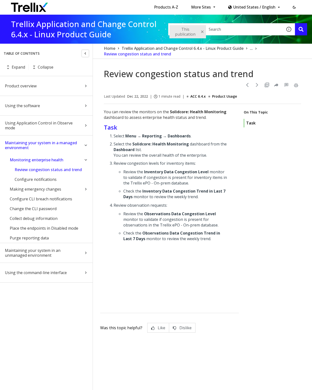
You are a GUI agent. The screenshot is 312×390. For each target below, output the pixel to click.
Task (251, 123)
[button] (294, 7)
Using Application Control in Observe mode (39, 125)
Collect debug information (34, 218)
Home (109, 48)
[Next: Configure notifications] (257, 85)
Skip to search (118, 5)
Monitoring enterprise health (36, 160)
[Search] (301, 29)
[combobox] (225, 29)
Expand (18, 67)
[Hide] (85, 53)
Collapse (45, 67)
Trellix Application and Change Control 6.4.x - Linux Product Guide (183, 48)
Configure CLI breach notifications (41, 199)
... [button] (251, 48)
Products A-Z (166, 7)
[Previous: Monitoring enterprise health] (247, 85)
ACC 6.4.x (198, 96)
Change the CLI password (33, 208)
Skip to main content (80, 5)
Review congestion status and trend (48, 169)
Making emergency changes (35, 189)
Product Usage (224, 96)
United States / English (254, 7)
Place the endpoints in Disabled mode (44, 228)
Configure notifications (36, 179)
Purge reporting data (29, 238)
